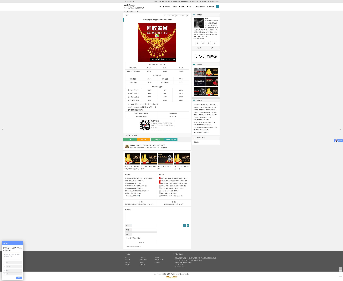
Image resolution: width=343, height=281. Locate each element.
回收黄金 (143, 139)
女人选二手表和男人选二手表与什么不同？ (173, 188)
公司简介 (156, 1)
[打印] (165, 15)
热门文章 (167, 1)
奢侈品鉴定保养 (204, 1)
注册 (127, 1)
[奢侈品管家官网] (209, 43)
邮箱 (128, 230)
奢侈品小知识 (195, 1)
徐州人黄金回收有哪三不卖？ (133, 183)
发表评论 (171, 15)
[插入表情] (184, 225)
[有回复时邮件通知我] (127, 246)
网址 (127, 234)
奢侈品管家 (129, 5)
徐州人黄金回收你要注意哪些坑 (134, 188)
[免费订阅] (214, 43)
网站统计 (173, 274)
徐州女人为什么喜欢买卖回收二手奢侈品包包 (173, 186)
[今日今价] (203, 43)
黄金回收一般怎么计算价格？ (133, 193)
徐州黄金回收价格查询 (184, 1)
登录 (132, 1)
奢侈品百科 (174, 1)
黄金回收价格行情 (171, 139)
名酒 (189, 6)
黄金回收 (167, 6)
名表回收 (157, 257)
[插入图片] (188, 225)
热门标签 (127, 262)
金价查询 (211, 6)
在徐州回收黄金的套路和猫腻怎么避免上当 (137, 191)
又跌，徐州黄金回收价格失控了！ (134, 181)
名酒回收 (127, 259)
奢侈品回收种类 (214, 1)
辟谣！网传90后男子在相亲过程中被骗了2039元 (174, 178)
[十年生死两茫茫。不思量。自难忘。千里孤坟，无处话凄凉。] (171, 278)
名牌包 (182, 6)
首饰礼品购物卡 (200, 6)
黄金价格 (157, 139)
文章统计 (142, 262)
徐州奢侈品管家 (165, 274)
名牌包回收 (143, 257)
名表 (175, 6)
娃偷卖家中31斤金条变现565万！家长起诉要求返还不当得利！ (132, 169)
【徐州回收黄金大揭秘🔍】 (132, 196)
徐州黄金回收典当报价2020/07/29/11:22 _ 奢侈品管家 (152, 147)
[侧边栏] (187, 15)
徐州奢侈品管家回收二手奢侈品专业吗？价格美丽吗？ (176, 183)
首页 (127, 12)
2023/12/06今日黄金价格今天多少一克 (136, 186)
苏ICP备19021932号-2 (182, 274)
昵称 (128, 226)
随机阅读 (161, 1)
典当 (160, 86)
